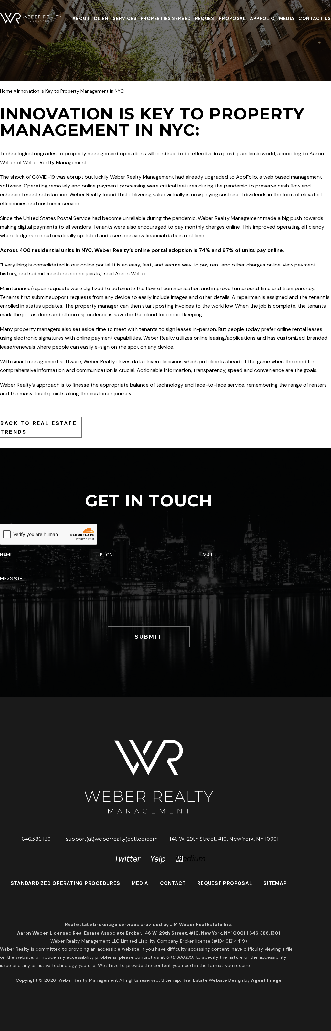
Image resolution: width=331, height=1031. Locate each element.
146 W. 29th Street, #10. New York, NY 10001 (224, 839)
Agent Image (266, 980)
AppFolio (262, 18)
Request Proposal (220, 18)
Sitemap (275, 883)
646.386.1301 (37, 839)
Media (287, 18)
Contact (173, 883)
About (81, 18)
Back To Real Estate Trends (38, 427)
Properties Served (166, 18)
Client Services (115, 18)
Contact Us (314, 18)
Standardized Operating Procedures (65, 883)
